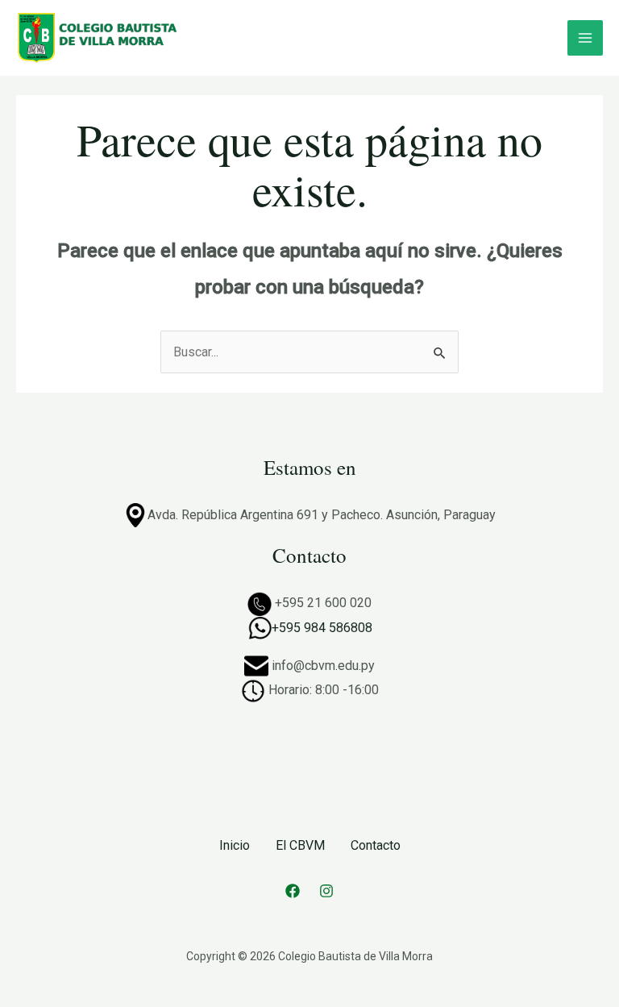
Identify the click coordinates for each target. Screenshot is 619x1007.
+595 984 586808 (322, 627)
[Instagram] (326, 891)
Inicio (234, 845)
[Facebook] (292, 891)
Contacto (376, 845)
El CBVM (300, 845)
